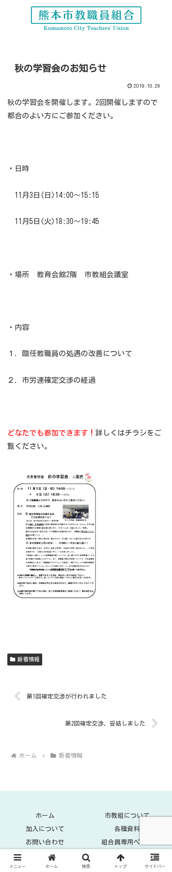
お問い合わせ (45, 842)
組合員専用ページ (127, 842)
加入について (45, 829)
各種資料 (127, 829)
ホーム (45, 815)
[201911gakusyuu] (56, 534)
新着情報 (28, 659)
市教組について (127, 815)
